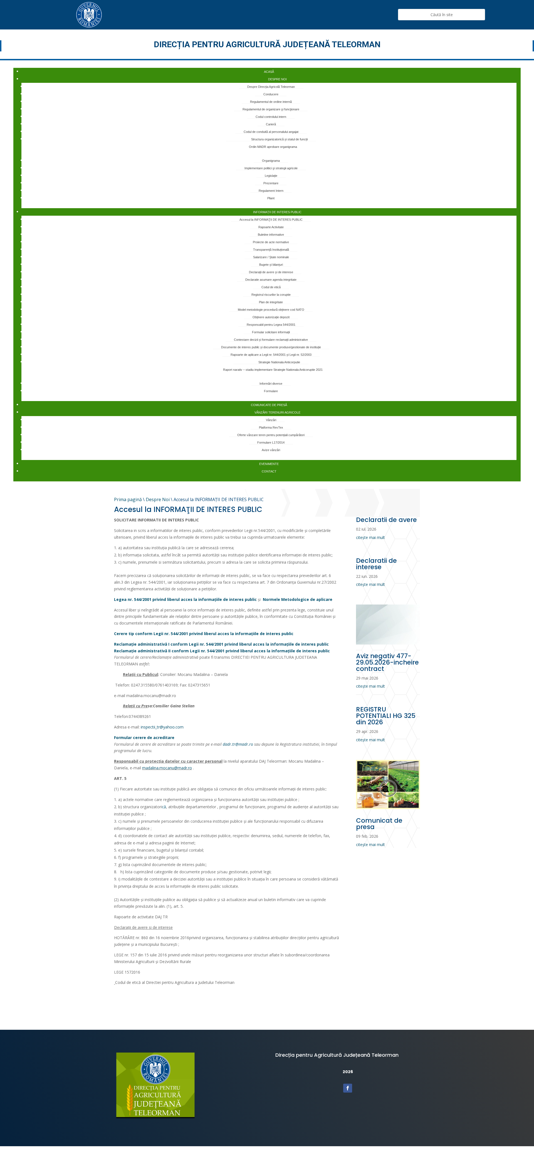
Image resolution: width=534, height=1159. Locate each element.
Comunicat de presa (379, 823)
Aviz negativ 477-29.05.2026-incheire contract (387, 662)
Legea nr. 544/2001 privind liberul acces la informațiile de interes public (185, 599)
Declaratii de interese (376, 563)
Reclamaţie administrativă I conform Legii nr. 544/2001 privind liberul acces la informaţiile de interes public (221, 644)
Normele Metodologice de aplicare (297, 599)
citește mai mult (370, 537)
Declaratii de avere (386, 519)
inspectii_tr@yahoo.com (162, 727)
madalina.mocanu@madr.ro (167, 767)
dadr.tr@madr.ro (238, 744)
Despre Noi (158, 499)
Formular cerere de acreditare (144, 737)
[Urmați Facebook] (347, 1088)
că (164, 806)
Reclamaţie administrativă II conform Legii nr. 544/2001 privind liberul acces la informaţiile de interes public (222, 650)
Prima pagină (128, 499)
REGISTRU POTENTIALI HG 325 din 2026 (386, 716)
